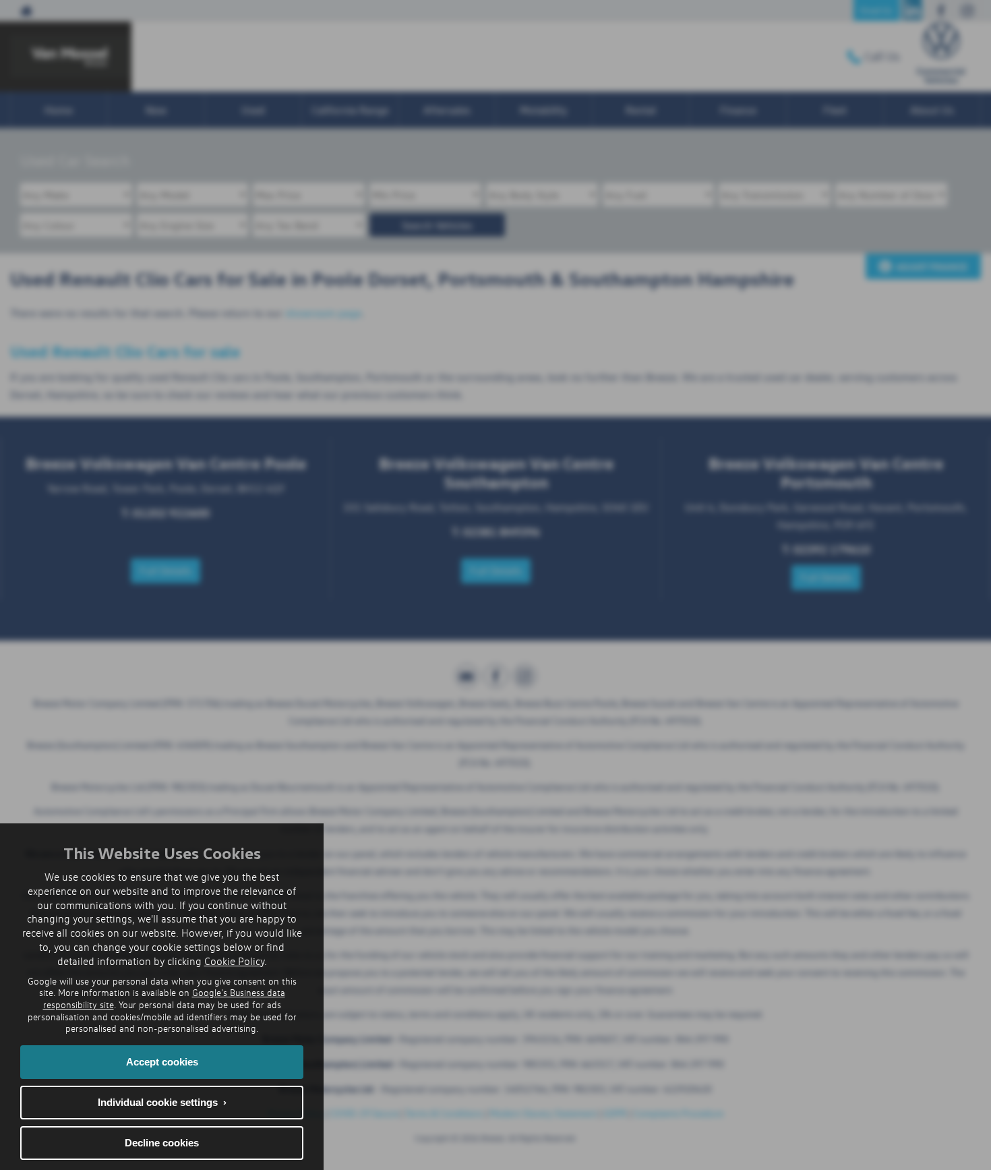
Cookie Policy (234, 961)
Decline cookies (162, 1142)
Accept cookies (162, 1061)
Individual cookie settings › (162, 1102)
